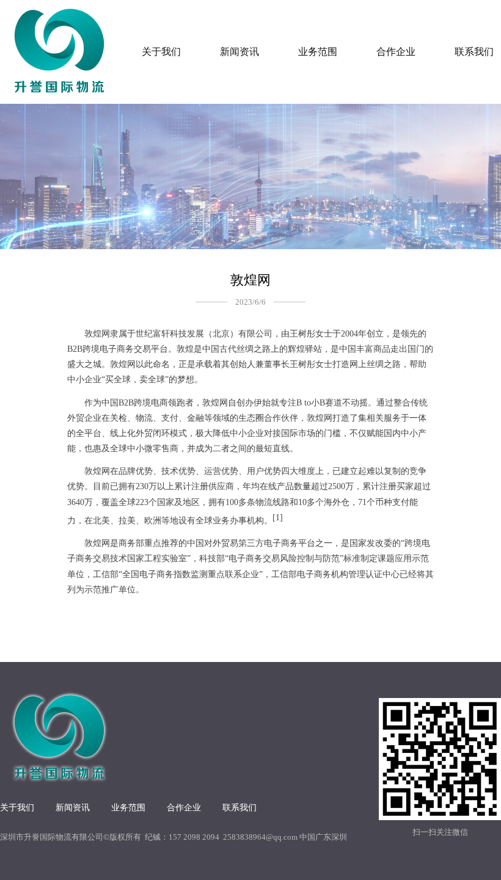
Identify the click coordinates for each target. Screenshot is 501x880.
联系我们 (239, 807)
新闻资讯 (239, 51)
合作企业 (395, 51)
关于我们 (161, 51)
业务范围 (317, 51)
